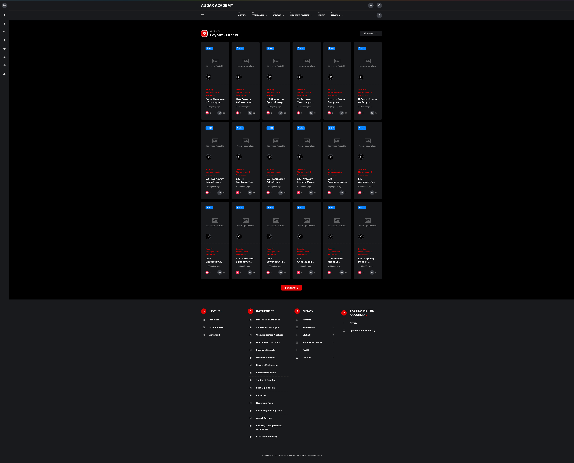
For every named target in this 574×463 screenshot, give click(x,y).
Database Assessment (268, 342)
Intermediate (216, 327)
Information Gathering (268, 319)
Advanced (214, 335)
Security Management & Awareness (212, 92)
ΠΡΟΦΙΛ (307, 357)
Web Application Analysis (269, 335)
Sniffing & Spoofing (266, 380)
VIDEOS (307, 335)
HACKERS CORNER (312, 342)
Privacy (353, 323)
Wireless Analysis (265, 357)
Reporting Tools (264, 403)
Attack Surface (264, 418)
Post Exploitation (265, 388)
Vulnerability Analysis (267, 327)
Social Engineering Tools (269, 410)
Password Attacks (265, 350)
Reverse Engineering (267, 365)
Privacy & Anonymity (266, 436)
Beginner (214, 319)
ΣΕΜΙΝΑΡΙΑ (309, 327)
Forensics (261, 395)
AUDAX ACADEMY (217, 5)
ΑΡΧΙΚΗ (307, 319)
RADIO (306, 350)
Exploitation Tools (266, 372)
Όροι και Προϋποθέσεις (362, 330)
